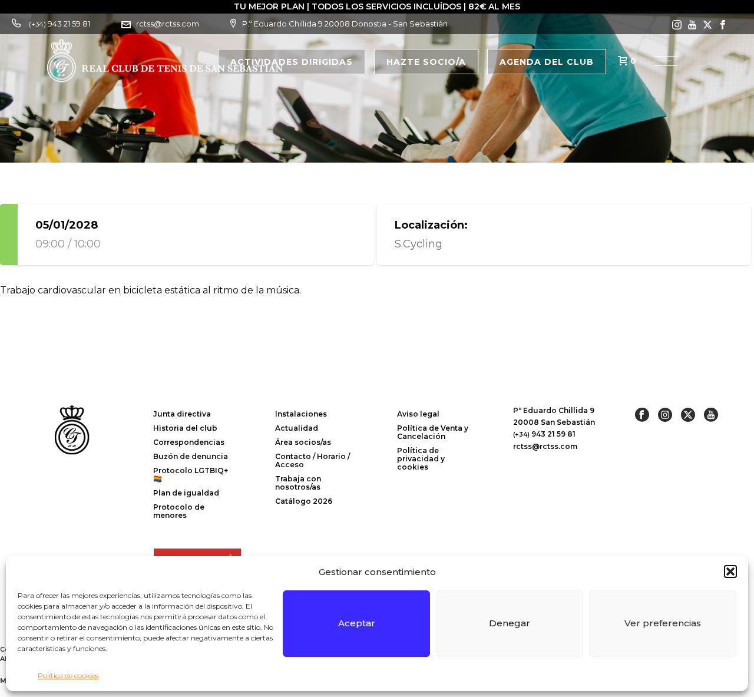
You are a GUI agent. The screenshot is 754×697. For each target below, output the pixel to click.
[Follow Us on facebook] (642, 415)
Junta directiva (182, 413)
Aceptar (356, 623)
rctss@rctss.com (167, 23)
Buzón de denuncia (190, 456)
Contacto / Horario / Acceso (312, 460)
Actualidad (296, 428)
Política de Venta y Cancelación (432, 432)
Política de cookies (68, 675)
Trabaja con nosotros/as (298, 482)
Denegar (509, 623)
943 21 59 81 (59, 23)
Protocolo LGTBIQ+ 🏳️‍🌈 (190, 474)
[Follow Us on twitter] (688, 415)
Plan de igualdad (186, 492)
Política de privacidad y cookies (421, 458)
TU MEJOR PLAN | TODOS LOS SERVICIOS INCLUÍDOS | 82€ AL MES (377, 6)
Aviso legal (418, 413)
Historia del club (185, 428)
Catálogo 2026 (303, 501)
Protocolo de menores (178, 511)
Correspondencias (188, 442)
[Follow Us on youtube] (711, 415)
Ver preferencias (662, 623)
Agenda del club (547, 62)
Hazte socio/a (426, 62)
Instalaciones (301, 413)
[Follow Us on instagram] (665, 415)
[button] (730, 571)
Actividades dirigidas (291, 62)
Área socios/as (303, 442)
